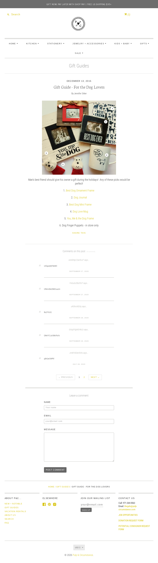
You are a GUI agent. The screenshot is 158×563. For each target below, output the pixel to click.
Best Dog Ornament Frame (80, 190)
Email (47, 416)
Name (47, 402)
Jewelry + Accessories (89, 44)
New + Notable (13, 504)
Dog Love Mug (80, 211)
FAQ (7, 523)
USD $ (77, 547)
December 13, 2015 (79, 81)
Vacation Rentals (15, 511)
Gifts (144, 44)
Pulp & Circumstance (83, 555)
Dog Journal (80, 197)
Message (50, 429)
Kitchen (32, 44)
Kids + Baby (122, 44)
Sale (78, 53)
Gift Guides (79, 66)
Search (9, 519)
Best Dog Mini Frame (80, 204)
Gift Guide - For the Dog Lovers (79, 87)
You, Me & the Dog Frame (80, 218)
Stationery (55, 44)
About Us (10, 515)
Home (13, 44)
